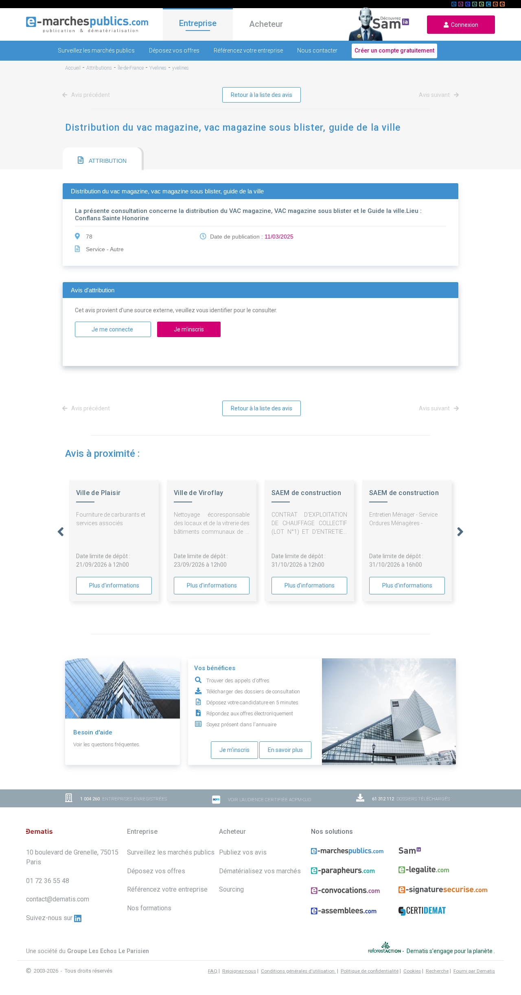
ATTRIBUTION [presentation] (107, 161)
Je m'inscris (234, 750)
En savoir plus (285, 750)
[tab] (102, 158)
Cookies (412, 971)
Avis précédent (90, 95)
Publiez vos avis (243, 852)
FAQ (212, 971)
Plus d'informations (114, 585)
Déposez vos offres (174, 50)
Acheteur (266, 24)
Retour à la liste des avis (261, 95)
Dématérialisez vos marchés (260, 871)
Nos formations (149, 908)
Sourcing (231, 889)
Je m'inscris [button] (189, 329)
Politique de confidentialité (369, 971)
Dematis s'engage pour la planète (450, 951)
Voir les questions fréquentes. (106, 744)
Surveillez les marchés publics (96, 50)
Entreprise (198, 23)
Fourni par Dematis (474, 971)
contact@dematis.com (57, 899)
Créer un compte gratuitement (394, 50)
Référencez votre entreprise (248, 50)
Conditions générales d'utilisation (298, 971)
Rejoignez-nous (239, 971)
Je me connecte (113, 329)
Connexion (463, 25)
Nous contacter (317, 50)
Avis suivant (435, 95)
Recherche (437, 971)
